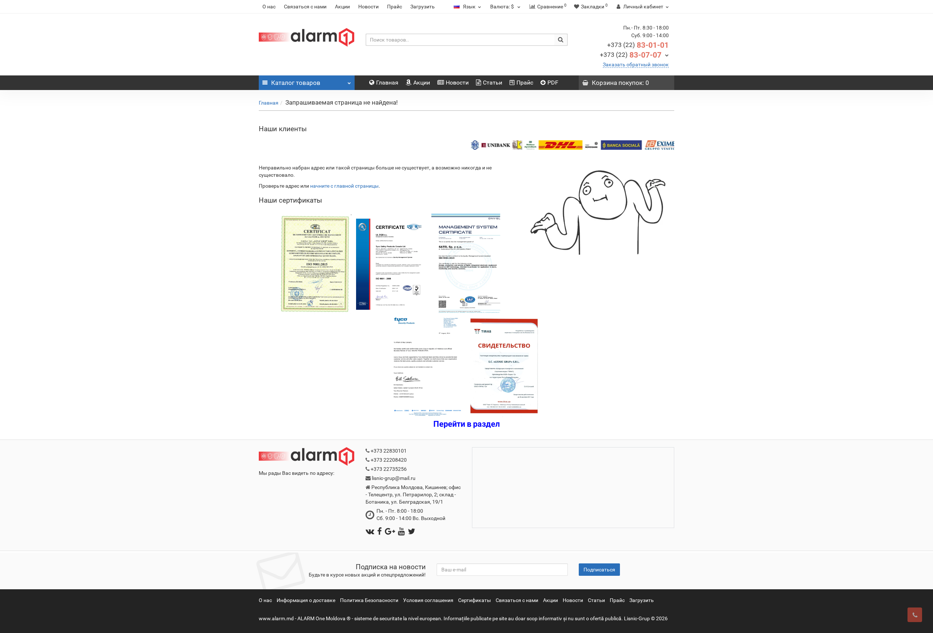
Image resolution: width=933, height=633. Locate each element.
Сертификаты (474, 600)
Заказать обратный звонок (636, 64)
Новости (368, 6)
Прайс (394, 6)
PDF (552, 82)
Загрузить (422, 6)
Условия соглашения (428, 600)
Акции (342, 6)
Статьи (492, 82)
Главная (387, 82)
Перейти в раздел (466, 424)
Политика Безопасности (369, 600)
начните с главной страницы (344, 186)
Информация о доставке (306, 600)
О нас (269, 6)
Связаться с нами (305, 6)
